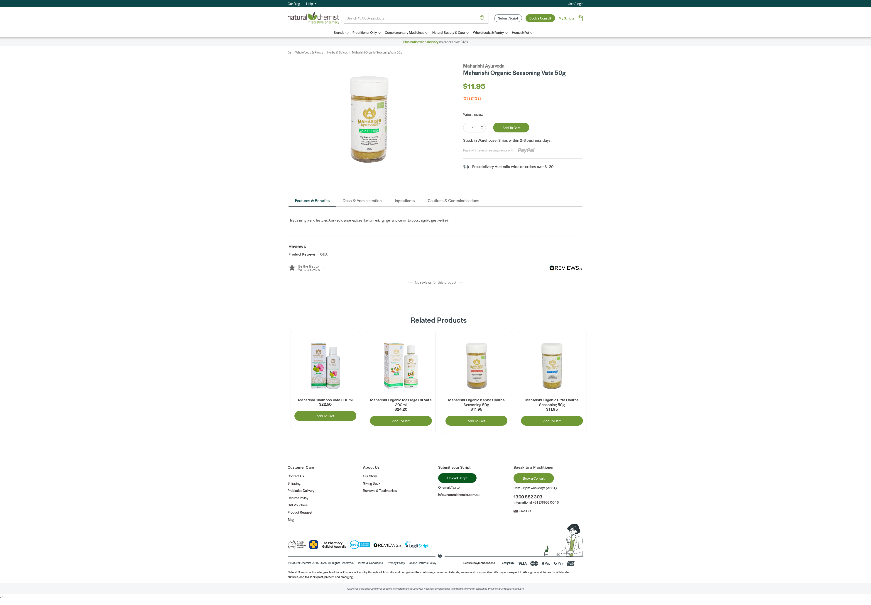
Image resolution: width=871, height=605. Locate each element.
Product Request (300, 512)
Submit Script (508, 18)
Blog (291, 519)
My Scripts (566, 18)
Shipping (294, 483)
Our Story (370, 475)
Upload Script (457, 478)
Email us (525, 510)
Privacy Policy (396, 563)
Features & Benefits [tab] (312, 200)
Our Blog (294, 3)
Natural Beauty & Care (448, 32)
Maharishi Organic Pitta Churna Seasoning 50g (552, 402)
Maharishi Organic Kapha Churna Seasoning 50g (476, 402)
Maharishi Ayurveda (484, 65)
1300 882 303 (528, 497)
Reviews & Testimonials (380, 490)
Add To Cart (511, 127)
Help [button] (310, 3)
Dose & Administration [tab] (362, 200)
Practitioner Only (364, 32)
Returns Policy (298, 497)
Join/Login (575, 3)
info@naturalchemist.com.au (459, 494)
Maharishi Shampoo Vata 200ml (325, 400)
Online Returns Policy (422, 563)
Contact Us (296, 475)
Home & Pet (520, 32)
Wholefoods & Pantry (488, 32)
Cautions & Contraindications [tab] (453, 200)
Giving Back (371, 483)
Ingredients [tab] (405, 200)
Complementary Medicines (404, 32)
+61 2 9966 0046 (546, 502)
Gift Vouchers (298, 505)
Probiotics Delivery (301, 490)
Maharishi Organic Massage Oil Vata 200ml (401, 402)
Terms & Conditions (370, 563)
